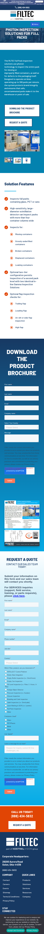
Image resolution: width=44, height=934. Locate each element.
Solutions (27, 884)
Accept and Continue (16, 930)
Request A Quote (18, 122)
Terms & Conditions (11, 896)
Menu (35, 24)
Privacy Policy (8, 901)
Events (6, 888)
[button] (22, 154)
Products (26, 880)
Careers (6, 884)
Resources (27, 892)
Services (26, 888)
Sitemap (6, 892)
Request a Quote (22, 825)
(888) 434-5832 (23, 7)
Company (27, 896)
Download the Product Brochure (22, 110)
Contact (6, 880)
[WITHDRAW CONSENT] (41, 924)
